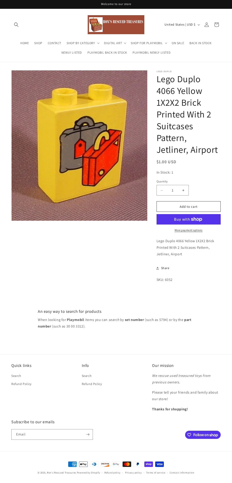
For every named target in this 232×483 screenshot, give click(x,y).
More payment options (189, 230)
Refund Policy (21, 384)
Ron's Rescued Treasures (61, 472)
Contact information (182, 472)
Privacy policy (133, 472)
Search (16, 376)
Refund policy (112, 472)
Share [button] (165, 268)
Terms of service (155, 472)
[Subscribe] (88, 434)
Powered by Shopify (88, 472)
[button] (16, 25)
